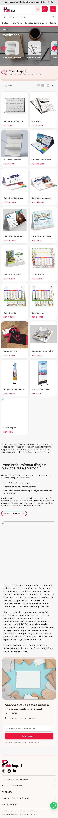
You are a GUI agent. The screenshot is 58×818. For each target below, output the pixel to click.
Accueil (5, 30)
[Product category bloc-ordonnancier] (12, 50)
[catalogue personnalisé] (43, 334)
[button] (3, 48)
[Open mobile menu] (53, 9)
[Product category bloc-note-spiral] (34, 50)
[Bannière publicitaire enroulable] (14, 105)
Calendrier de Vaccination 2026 (11, 314)
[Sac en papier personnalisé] (14, 411)
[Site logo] (10, 8)
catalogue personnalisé (43, 351)
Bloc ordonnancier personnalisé (12, 161)
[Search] (53, 17)
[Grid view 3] (42, 85)
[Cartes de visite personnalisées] (14, 334)
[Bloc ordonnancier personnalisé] (14, 143)
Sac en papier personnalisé (9, 429)
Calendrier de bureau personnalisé (13, 237)
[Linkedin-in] (14, 771)
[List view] (38, 85)
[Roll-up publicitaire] (43, 373)
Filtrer (9, 86)
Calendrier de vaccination (38, 276)
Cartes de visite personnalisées (10, 352)
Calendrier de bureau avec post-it (42, 161)
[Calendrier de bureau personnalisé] (14, 220)
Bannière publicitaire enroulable (13, 122)
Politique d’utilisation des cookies (26, 811)
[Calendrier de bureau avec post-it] (43, 143)
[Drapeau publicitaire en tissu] (14, 373)
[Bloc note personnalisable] (43, 105)
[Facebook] (9, 771)
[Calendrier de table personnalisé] (14, 258)
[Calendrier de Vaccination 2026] (14, 296)
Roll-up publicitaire (40, 389)
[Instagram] (3, 771)
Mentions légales (7, 811)
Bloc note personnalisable (39, 122)
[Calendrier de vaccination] (43, 258)
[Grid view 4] (47, 85)
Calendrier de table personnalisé (12, 276)
